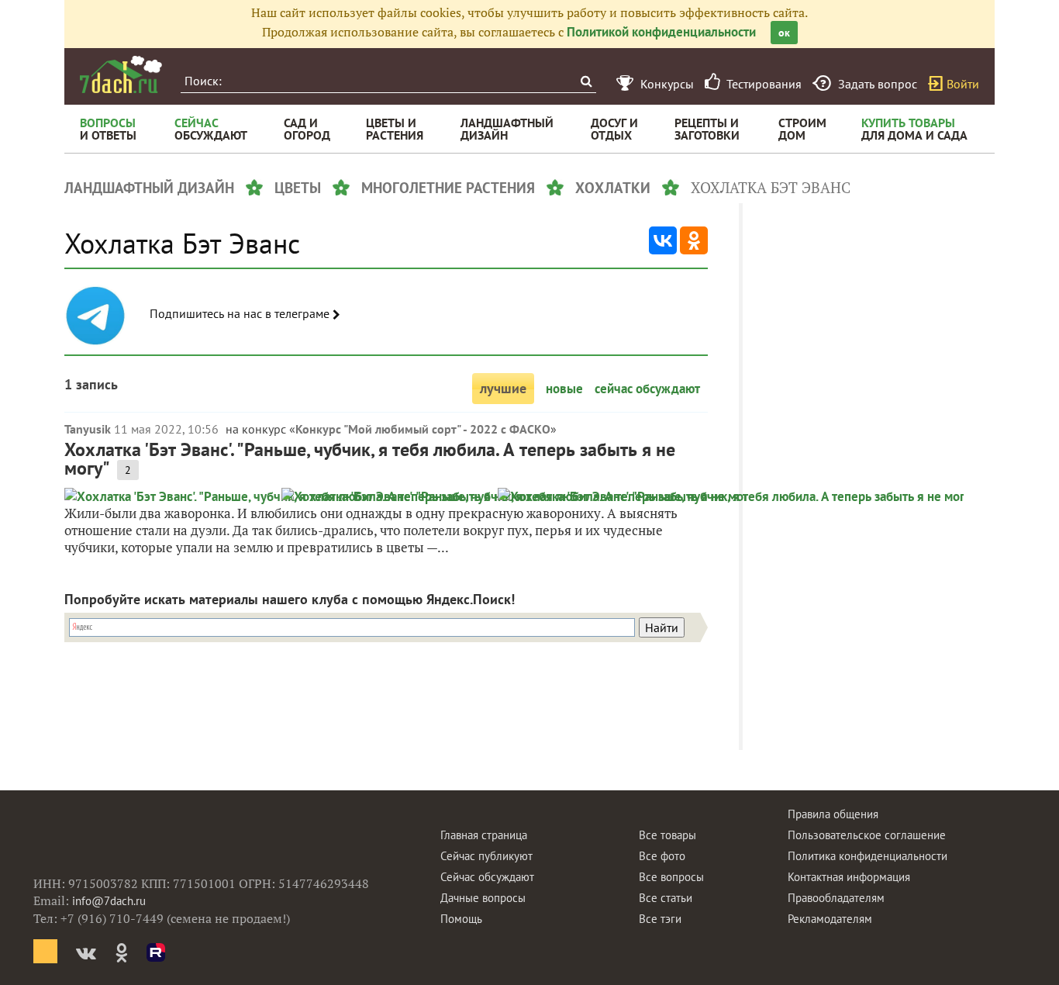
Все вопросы (671, 876)
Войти (963, 84)
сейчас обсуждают (647, 388)
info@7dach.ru (109, 900)
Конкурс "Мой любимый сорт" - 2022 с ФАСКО (422, 429)
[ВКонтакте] (663, 240)
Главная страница (483, 835)
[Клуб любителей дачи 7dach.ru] (121, 74)
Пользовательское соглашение (867, 835)
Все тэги (660, 918)
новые (564, 388)
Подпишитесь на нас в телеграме (241, 313)
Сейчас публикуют (486, 855)
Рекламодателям (830, 918)
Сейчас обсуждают (487, 876)
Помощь (461, 918)
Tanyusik (87, 429)
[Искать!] (585, 81)
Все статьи (665, 897)
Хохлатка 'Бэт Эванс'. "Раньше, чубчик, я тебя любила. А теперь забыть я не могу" (369, 458)
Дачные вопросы (483, 897)
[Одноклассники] (694, 240)
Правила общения (833, 814)
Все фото (662, 855)
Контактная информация (849, 876)
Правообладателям (836, 897)
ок (784, 33)
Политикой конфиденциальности (661, 31)
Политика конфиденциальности (867, 855)
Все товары (667, 835)
